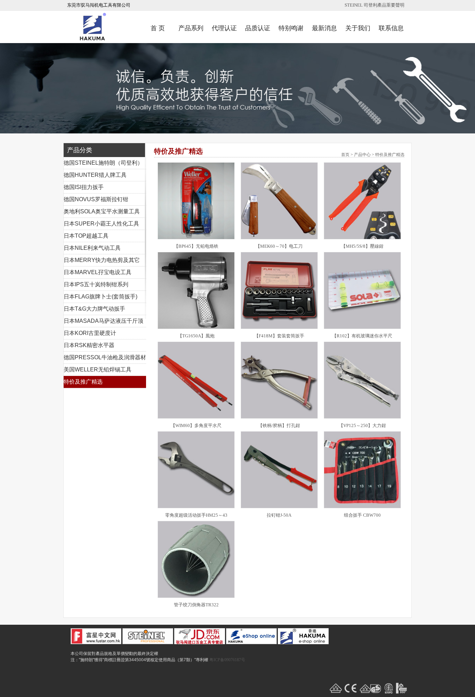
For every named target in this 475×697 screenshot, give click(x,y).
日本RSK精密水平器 (89, 345)
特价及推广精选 (83, 382)
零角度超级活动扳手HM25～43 (196, 515)
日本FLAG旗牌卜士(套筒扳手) (100, 297)
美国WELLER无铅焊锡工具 (97, 369)
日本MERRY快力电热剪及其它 (102, 260)
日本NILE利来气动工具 (92, 248)
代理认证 (224, 28)
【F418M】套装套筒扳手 (279, 335)
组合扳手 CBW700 (362, 515)
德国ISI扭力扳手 (84, 187)
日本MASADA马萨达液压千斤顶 (103, 321)
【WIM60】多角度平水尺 (196, 425)
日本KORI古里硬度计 (90, 333)
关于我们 (357, 28)
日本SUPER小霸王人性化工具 (101, 224)
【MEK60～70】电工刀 (279, 246)
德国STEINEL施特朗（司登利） (103, 163)
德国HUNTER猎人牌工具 (95, 175)
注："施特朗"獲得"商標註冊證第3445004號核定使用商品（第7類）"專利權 (139, 659)
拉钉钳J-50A (279, 515)
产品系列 (190, 28)
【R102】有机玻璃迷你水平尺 (362, 335)
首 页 (158, 28)
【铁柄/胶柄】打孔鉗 (279, 425)
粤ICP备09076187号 (227, 659)
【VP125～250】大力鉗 (362, 425)
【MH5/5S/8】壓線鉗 (362, 246)
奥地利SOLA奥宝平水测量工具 (102, 211)
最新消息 (324, 28)
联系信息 (391, 28)
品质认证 (257, 28)
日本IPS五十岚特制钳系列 (96, 284)
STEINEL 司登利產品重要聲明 (374, 5)
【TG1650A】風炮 (196, 335)
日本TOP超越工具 (86, 236)
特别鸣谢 (291, 28)
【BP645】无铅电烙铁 (196, 246)
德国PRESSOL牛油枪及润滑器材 (105, 357)
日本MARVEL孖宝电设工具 (97, 272)
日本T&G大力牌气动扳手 (94, 309)
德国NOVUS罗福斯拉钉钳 (96, 199)
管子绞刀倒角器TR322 (196, 604)
